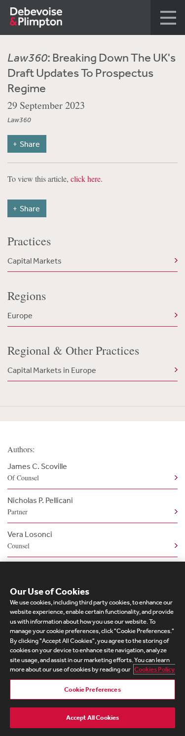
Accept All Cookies (92, 717)
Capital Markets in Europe (51, 370)
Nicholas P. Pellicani (40, 505)
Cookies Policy (154, 669)
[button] (167, 17)
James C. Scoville (37, 471)
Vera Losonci (29, 539)
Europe (20, 315)
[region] (92, 649)
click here (86, 178)
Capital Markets (34, 261)
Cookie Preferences (92, 689)
